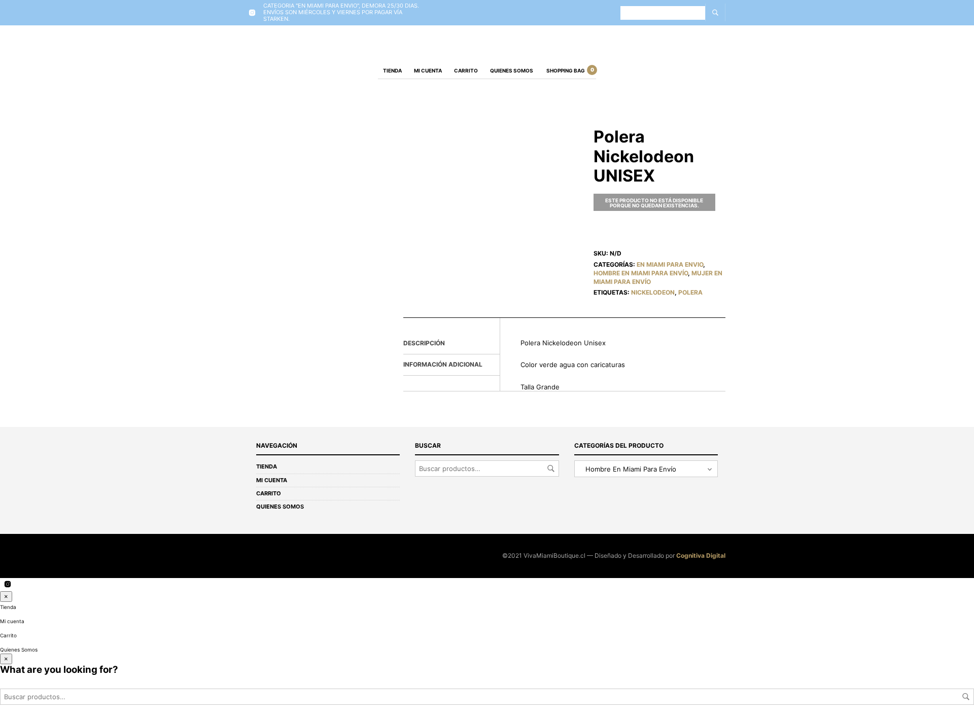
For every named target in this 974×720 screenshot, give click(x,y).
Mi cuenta (428, 70)
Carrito (466, 70)
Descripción (424, 343)
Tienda (392, 70)
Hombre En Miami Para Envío (641, 273)
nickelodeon (653, 292)
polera (690, 292)
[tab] (451, 343)
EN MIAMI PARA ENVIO (670, 264)
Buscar (551, 468)
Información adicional (442, 364)
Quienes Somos (511, 70)
